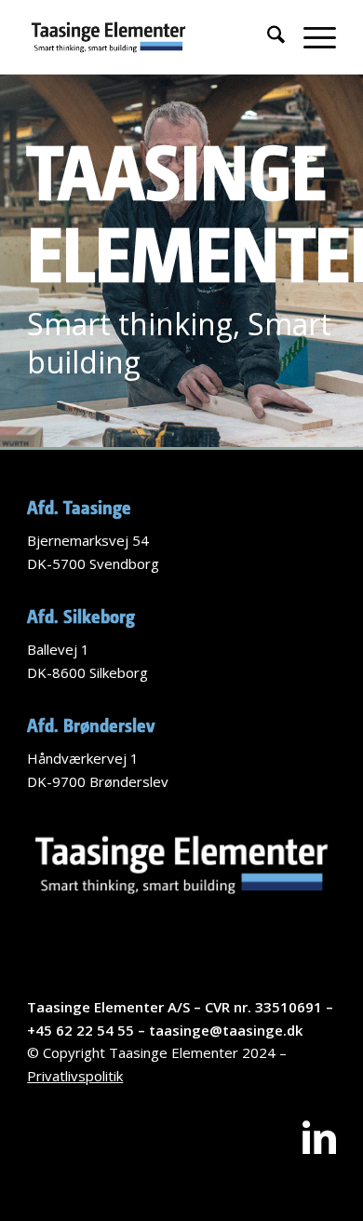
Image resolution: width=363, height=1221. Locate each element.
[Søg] (267, 37)
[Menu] (310, 37)
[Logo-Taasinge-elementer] (150, 37)
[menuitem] (267, 37)
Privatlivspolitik (75, 1075)
